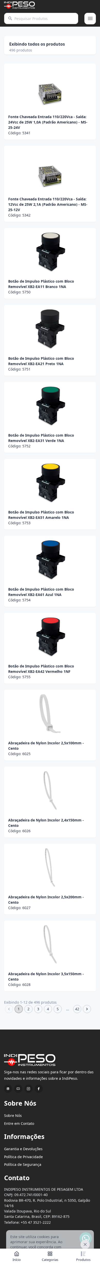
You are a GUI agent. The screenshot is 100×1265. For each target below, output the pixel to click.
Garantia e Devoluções (23, 1148)
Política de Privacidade (23, 1156)
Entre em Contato (19, 1123)
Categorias (50, 1259)
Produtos (83, 1259)
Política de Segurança (22, 1164)
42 (77, 1008)
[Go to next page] (87, 1009)
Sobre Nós (13, 1115)
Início (17, 1259)
